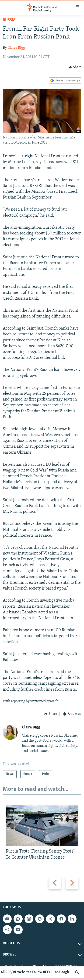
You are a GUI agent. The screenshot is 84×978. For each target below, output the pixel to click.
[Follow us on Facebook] (61, 918)
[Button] (74, 67)
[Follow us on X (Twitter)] (50, 918)
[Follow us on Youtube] (7, 918)
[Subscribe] (18, 929)
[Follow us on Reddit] (18, 918)
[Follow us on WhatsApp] (7, 929)
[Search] (77, 972)
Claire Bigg (16, 48)
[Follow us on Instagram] (28, 918)
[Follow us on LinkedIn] (72, 918)
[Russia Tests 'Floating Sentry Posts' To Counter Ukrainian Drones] (42, 825)
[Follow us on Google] (39, 918)
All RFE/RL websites (16, 972)
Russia (9, 20)
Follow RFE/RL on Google (51, 972)
